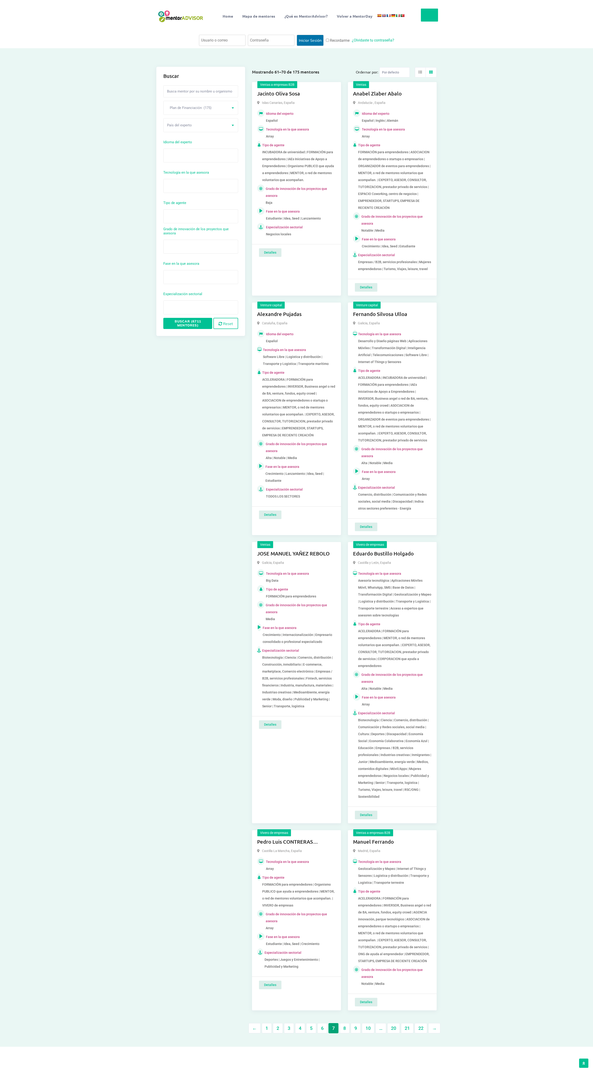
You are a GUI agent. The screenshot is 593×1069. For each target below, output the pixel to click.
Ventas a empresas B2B (277, 84)
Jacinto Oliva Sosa (278, 93)
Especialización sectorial (182, 294)
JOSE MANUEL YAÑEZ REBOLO (293, 553)
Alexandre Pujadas (279, 314)
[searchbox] (185, 155)
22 (420, 1028)
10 (368, 1028)
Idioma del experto (177, 142)
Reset (227, 323)
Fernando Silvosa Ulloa (380, 314)
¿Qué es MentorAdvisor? (306, 16)
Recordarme (339, 40)
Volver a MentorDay (354, 16)
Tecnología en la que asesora (186, 172)
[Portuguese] (402, 15)
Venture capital (271, 305)
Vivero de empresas (370, 544)
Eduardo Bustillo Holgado (383, 553)
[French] (388, 15)
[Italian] (398, 15)
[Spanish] (379, 15)
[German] (393, 15)
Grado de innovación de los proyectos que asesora (196, 231)
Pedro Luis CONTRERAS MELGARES (285, 842)
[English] (384, 15)
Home (228, 16)
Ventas (361, 84)
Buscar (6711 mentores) (188, 323)
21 (407, 1028)
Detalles (270, 252)
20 (393, 1028)
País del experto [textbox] (179, 125)
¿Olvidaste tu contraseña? (373, 40)
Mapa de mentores (258, 16)
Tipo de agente (174, 203)
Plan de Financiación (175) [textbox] (189, 108)
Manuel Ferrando (373, 842)
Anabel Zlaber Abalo (377, 93)
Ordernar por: (367, 72)
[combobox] (200, 108)
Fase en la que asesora (181, 264)
